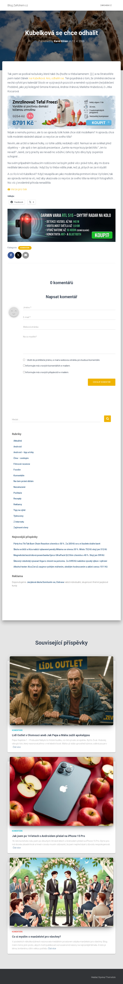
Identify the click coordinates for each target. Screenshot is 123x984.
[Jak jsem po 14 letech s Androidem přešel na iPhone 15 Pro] (61, 791)
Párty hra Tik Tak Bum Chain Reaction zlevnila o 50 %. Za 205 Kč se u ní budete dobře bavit (57, 543)
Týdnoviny (18, 516)
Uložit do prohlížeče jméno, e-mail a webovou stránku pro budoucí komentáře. (63, 360)
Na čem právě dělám (24, 481)
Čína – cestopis (21, 458)
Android (18, 446)
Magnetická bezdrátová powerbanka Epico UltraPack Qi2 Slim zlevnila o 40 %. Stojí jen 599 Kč (59, 555)
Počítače (18, 493)
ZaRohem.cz (106, 5)
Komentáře (24, 248)
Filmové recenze (22, 464)
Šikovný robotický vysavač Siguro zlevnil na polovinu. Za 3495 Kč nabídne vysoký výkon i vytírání (60, 561)
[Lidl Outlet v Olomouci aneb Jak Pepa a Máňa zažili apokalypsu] (61, 690)
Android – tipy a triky (24, 452)
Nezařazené (19, 487)
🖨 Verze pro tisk (17, 189)
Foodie (17, 469)
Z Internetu (19, 522)
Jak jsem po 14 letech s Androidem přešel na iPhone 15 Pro (48, 836)
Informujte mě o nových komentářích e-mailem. (48, 366)
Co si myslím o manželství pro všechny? (36, 936)
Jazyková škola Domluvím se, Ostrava (45, 582)
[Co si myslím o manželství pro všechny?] (61, 892)
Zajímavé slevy (21, 527)
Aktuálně (18, 441)
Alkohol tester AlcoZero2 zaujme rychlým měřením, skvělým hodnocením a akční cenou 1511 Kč (61, 567)
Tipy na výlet (19, 510)
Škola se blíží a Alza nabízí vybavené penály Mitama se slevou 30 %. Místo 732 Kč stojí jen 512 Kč (60, 549)
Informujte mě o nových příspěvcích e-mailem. (47, 372)
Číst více (17, 747)
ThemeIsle (111, 977)
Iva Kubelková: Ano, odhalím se (46, 78)
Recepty (17, 498)
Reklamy (18, 504)
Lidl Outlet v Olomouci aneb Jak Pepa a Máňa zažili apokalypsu (51, 735)
